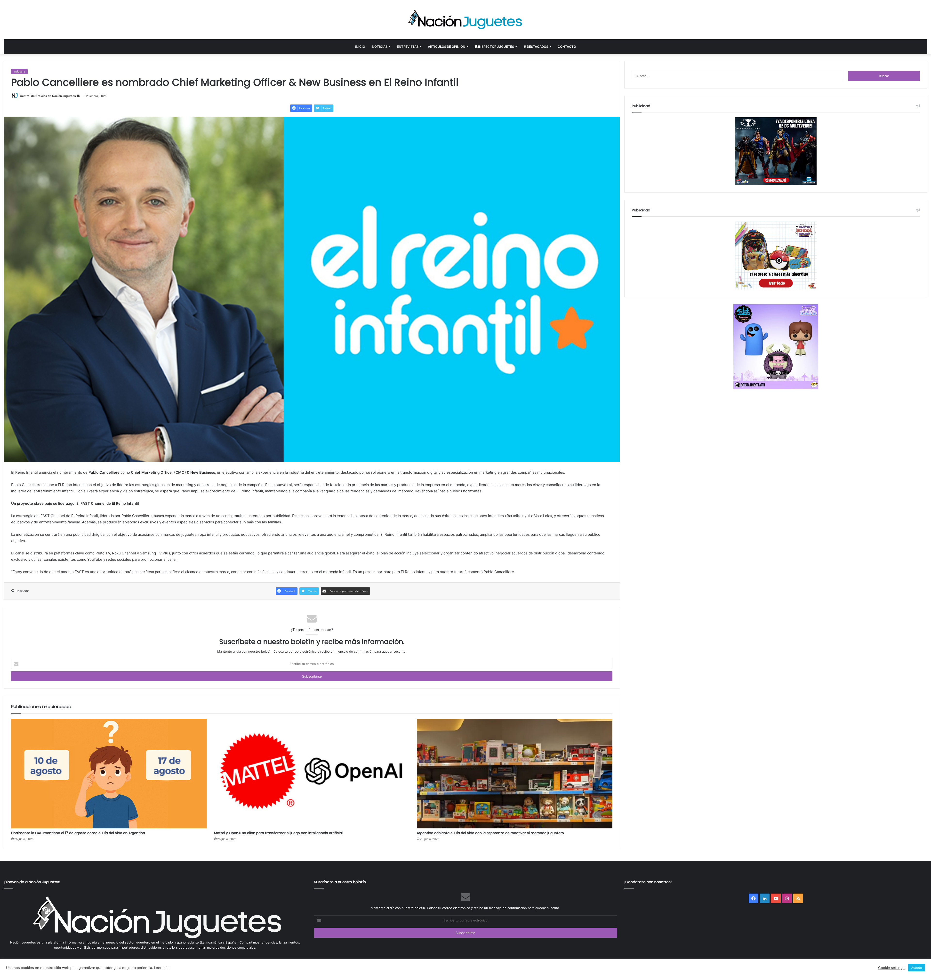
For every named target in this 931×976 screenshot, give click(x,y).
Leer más (161, 968)
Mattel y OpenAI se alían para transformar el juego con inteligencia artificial (278, 833)
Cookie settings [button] (891, 968)
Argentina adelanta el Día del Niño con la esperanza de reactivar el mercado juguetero (490, 833)
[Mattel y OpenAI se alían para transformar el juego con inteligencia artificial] (312, 774)
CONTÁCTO (567, 46)
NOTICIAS (379, 46)
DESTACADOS (537, 46)
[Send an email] (78, 96)
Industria (19, 71)
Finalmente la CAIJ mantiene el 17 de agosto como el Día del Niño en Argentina (78, 833)
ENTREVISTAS (407, 46)
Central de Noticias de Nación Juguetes (48, 96)
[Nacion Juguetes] (465, 20)
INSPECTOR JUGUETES (495, 46)
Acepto (916, 967)
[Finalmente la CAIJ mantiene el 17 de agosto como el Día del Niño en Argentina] (109, 774)
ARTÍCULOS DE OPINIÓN (446, 46)
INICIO (360, 46)
